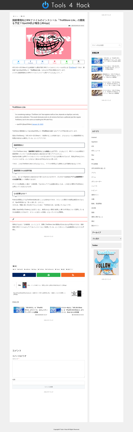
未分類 (93, 208)
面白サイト (95, 225)
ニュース (94, 186)
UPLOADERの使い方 (98, 168)
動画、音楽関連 (96, 203)
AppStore (94, 142)
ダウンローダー (96, 181)
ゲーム (93, 177)
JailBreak (28, 269)
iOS (15, 269)
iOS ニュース (95, 150)
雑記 (92, 221)
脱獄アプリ (70, 269)
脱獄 (15, 266)
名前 (13, 379)
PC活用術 (94, 164)
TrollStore (73, 67)
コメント (15, 359)
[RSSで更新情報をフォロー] (73, 275)
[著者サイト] (24, 275)
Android (94, 137)
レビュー (94, 190)
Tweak (58, 269)
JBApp (34, 269)
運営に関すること (97, 217)
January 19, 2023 (37, 124)
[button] (119, 45)
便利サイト (95, 195)
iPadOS (21, 269)
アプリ (93, 173)
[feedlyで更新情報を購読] (48, 275)
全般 (92, 199)
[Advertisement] (48, 88)
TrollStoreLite (50, 269)
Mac (92, 155)
